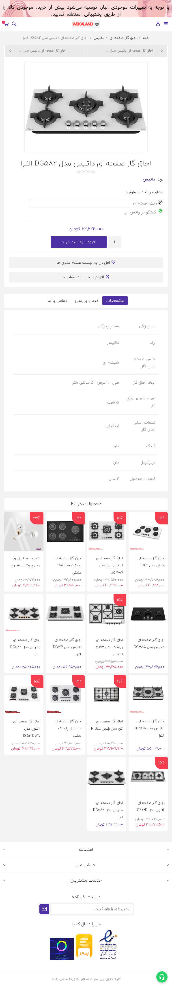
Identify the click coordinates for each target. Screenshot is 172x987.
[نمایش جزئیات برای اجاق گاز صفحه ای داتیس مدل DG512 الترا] (65, 613)
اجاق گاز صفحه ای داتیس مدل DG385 (149, 643)
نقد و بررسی (86, 301)
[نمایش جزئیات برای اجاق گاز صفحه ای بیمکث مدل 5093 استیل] (106, 613)
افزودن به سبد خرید (79, 242)
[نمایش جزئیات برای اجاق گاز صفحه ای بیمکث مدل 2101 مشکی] (65, 531)
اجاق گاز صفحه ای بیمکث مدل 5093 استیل (109, 647)
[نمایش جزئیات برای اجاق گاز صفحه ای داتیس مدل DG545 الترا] (148, 695)
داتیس (149, 179)
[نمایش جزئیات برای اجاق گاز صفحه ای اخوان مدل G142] (148, 531)
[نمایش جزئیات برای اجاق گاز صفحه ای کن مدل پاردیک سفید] (65, 695)
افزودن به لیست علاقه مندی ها (83, 262)
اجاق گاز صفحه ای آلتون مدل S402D (150, 806)
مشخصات (115, 301)
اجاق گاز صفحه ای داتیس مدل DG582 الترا (108, 810)
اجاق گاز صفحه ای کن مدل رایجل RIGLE (107, 725)
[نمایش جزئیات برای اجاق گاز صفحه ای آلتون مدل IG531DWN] (23, 695)
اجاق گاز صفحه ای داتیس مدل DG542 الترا (25, 647)
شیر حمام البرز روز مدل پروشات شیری (25, 562)
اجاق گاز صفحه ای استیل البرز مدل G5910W (109, 565)
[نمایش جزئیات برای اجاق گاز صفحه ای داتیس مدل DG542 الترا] (23, 613)
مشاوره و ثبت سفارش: (144, 192)
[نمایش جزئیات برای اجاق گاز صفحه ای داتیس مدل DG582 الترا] (106, 776)
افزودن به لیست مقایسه (83, 277)
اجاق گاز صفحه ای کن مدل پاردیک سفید (68, 728)
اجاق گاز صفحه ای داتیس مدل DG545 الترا (149, 728)
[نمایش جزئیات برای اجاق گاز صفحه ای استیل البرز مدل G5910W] (106, 531)
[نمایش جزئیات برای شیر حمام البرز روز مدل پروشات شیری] (23, 531)
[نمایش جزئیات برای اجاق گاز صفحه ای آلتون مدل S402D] (148, 776)
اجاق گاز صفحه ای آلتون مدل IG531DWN (26, 728)
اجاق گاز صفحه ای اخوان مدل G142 (151, 562)
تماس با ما (57, 301)
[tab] (115, 300)
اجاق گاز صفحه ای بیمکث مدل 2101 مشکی (68, 565)
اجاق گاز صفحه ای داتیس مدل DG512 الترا (67, 647)
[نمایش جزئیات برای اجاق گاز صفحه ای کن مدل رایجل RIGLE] (106, 695)
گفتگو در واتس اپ (140, 212)
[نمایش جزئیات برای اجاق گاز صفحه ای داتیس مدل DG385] (148, 613)
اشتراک (44, 909)
